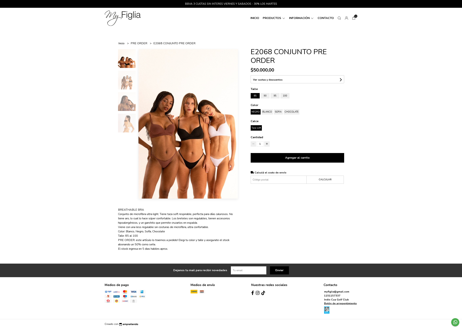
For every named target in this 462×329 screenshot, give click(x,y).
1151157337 (332, 295)
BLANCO (267, 111)
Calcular (325, 179)
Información (299, 18)
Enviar (279, 270)
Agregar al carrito (297, 158)
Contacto (326, 18)
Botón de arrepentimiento (340, 303)
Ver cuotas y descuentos (267, 79)
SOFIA (278, 111)
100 (285, 95)
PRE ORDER (139, 43)
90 (265, 95)
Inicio (254, 18)
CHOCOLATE (291, 111)
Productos (272, 18)
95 (275, 95)
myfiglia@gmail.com (336, 291)
